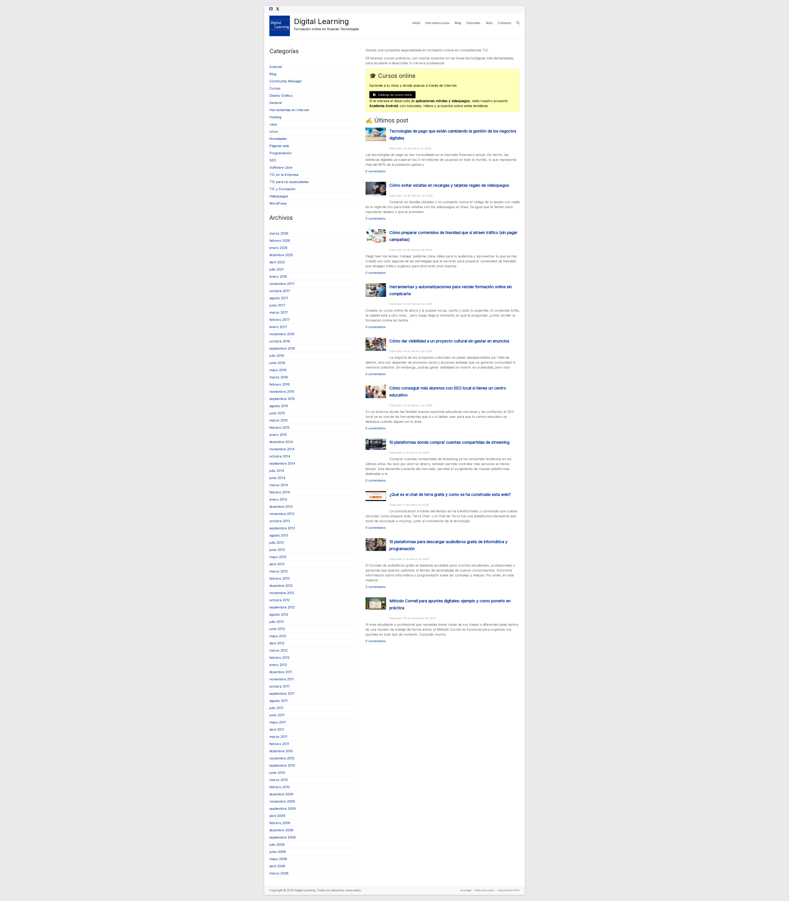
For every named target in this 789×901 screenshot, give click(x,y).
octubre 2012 (279, 600)
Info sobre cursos (437, 23)
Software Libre (280, 167)
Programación (280, 153)
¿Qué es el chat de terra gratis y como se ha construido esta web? (450, 494)
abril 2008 (277, 866)
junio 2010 (277, 773)
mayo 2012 (277, 636)
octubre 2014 (279, 456)
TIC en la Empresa (283, 175)
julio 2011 (276, 708)
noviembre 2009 (282, 801)
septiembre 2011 (281, 693)
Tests (489, 23)
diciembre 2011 (280, 672)
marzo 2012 (278, 650)
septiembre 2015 (282, 399)
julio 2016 (276, 356)
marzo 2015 (278, 420)
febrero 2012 (279, 658)
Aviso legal (465, 890)
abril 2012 (276, 643)
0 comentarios (376, 171)
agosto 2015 (278, 406)
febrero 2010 (279, 787)
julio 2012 (276, 622)
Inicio (416, 23)
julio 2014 (276, 471)
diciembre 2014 (281, 442)
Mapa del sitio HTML (509, 890)
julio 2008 (277, 844)
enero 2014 (278, 499)
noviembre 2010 (281, 758)
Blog (458, 23)
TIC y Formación (282, 189)
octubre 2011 (279, 686)
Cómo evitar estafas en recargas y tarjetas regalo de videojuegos (449, 185)
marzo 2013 (278, 571)
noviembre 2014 (282, 449)
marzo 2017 (278, 312)
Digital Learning (321, 21)
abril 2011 (276, 729)
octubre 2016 (279, 341)
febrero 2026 (279, 240)
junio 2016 (277, 363)
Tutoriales (473, 23)
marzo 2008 (278, 873)
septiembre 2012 (282, 607)
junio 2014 (277, 478)
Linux (273, 131)
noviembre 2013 (281, 514)
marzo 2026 (278, 233)
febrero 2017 (279, 320)
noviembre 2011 (281, 679)
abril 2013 (276, 564)
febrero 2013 (279, 578)
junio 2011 (277, 715)
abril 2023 (277, 262)
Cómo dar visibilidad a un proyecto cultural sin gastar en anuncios (449, 341)
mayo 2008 (278, 859)
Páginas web (279, 146)
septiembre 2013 (282, 528)
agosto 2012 (278, 614)
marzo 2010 (278, 780)
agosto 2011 (278, 701)
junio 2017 (277, 305)
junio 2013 (277, 550)
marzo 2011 (278, 737)
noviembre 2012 (281, 593)
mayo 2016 (277, 370)
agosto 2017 (278, 298)
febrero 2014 (279, 492)
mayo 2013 (277, 557)
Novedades (278, 139)
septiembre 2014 (282, 463)
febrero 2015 (279, 427)
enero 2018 (278, 276)
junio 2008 (277, 852)
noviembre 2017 (281, 284)
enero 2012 (278, 665)
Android (275, 67)
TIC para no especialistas (289, 182)
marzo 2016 (278, 377)
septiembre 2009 (282, 809)
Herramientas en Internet (289, 110)
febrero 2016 (279, 384)
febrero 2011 (279, 744)
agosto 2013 (278, 535)
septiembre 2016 (282, 348)
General (275, 103)
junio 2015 (277, 413)
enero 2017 (278, 327)
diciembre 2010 (281, 751)
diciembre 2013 (281, 507)
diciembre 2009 (281, 794)
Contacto (504, 23)
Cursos (274, 88)
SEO (272, 160)
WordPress (278, 203)
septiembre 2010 (282, 765)
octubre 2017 (279, 291)
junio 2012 (277, 629)
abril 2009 (277, 816)
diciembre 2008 (281, 830)
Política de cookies (484, 890)
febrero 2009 (279, 823)
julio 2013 (276, 542)
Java (273, 124)
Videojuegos (278, 196)
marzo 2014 (278, 485)
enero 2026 (278, 248)
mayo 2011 (277, 722)
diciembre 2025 (281, 255)
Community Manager (285, 81)
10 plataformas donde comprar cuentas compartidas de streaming (449, 442)
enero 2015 (278, 435)
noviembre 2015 (281, 391)
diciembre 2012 (281, 586)
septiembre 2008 (282, 837)
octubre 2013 (279, 521)
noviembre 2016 (281, 334)
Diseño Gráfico (281, 95)
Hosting (275, 117)
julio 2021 (276, 269)
